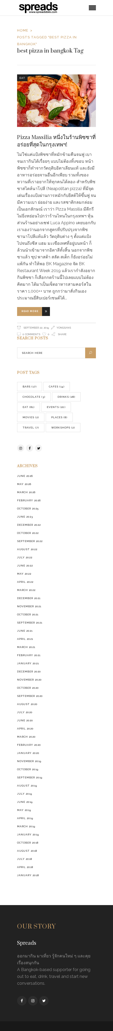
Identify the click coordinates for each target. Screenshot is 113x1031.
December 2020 (29, 671)
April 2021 (25, 638)
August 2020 (27, 704)
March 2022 (26, 590)
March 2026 (26, 492)
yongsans (63, 327)
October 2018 (27, 842)
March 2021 (26, 647)
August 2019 (27, 785)
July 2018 (24, 859)
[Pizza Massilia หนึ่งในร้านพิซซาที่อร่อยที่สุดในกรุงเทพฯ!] (56, 100)
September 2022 (30, 541)
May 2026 (24, 484)
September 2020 (30, 696)
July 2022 (24, 557)
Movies (31, 417)
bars (30, 386)
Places (59, 417)
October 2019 (27, 769)
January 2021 (28, 663)
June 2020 (25, 720)
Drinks (66, 396)
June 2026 (25, 475)
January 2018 (28, 875)
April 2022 (25, 581)
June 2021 (25, 630)
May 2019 (24, 810)
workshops (63, 427)
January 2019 (28, 834)
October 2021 (27, 614)
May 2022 (24, 573)
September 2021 (29, 622)
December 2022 (29, 524)
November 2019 (29, 761)
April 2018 (25, 867)
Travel (31, 427)
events (56, 407)
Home (22, 30)
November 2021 (29, 606)
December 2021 (28, 598)
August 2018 (27, 850)
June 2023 (25, 516)
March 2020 (26, 736)
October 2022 (28, 533)
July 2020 (25, 712)
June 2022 (25, 565)
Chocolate (34, 396)
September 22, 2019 (36, 327)
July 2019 (24, 793)
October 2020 (28, 687)
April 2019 (25, 818)
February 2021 (28, 655)
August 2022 (27, 549)
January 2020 (28, 753)
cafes (56, 386)
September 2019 (29, 777)
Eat (22, 77)
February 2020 (29, 744)
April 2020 (25, 728)
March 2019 (26, 826)
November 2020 (29, 679)
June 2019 (25, 801)
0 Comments (31, 334)
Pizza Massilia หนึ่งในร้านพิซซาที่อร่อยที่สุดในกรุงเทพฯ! (56, 140)
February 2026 (29, 500)
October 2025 (28, 508)
